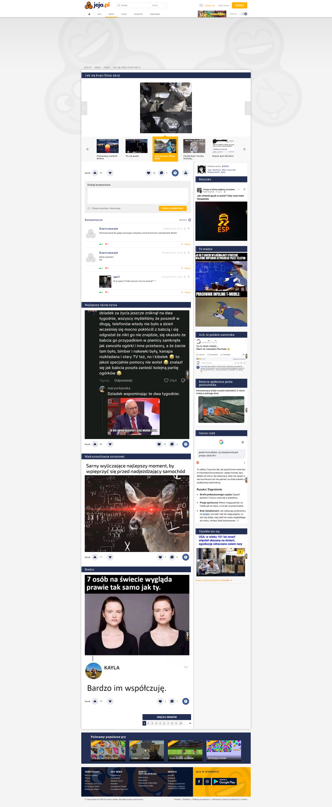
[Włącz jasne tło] (240, 14)
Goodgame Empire (118, 786)
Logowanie (142, 780)
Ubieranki (155, 14)
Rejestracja (143, 777)
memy (98, 68)
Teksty (87, 778)
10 (180, 723)
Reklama (171, 778)
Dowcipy (138, 14)
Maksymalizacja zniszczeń (104, 456)
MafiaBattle (115, 778)
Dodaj (239, 5)
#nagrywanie (214, 172)
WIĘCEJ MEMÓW (167, 717)
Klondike (114, 784)
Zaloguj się (209, 5)
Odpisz (187, 244)
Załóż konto (223, 5)
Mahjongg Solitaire (92, 789)
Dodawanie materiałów (147, 783)
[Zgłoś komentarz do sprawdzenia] (185, 228)
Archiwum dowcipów (93, 784)
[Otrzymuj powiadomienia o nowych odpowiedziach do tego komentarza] (189, 228)
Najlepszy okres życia (101, 305)
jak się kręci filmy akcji (126, 68)
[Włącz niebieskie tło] (245, 14)
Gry (99, 14)
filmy (107, 68)
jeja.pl (88, 68)
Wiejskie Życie (117, 781)
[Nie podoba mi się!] (114, 172)
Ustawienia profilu (145, 786)
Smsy (87, 781)
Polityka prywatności (176, 784)
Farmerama (116, 775)
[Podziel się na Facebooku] (175, 172)
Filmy (124, 14)
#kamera (217, 170)
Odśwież (183, 220)
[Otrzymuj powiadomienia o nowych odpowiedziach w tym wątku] (189, 252)
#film (224, 170)
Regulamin (172, 781)
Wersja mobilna (91, 775)
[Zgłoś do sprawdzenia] (186, 172)
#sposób (231, 170)
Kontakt (171, 775)
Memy (111, 14)
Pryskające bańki (92, 786)
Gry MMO (116, 771)
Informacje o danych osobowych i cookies (176, 787)
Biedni (89, 569)
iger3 (116, 276)
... (185, 723)
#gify (223, 172)
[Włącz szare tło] (243, 14)
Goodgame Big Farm (119, 789)
